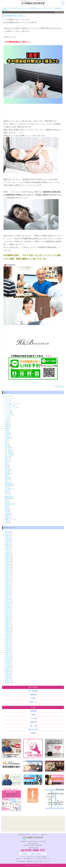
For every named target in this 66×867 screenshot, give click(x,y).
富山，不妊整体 (9, 455)
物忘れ (6, 481)
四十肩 (6, 436)
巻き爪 (6, 462)
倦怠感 (6, 430)
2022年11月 (8, 580)
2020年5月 (7, 624)
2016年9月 (7, 675)
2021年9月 (7, 605)
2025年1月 (7, 537)
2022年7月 (7, 586)
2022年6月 (7, 588)
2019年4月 (7, 641)
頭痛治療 (7, 513)
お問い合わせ (39, 858)
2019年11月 (8, 629)
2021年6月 (7, 610)
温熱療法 (33, 733)
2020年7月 (7, 620)
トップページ (22, 856)
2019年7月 (7, 635)
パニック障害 (8, 413)
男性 (6, 487)
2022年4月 (7, 592)
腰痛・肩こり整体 (33, 729)
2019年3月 (7, 643)
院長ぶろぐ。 (46, 858)
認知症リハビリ (33, 702)
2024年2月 (7, 554)
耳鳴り (6, 492)
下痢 (6, 421)
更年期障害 (8, 473)
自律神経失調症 (9, 504)
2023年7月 (7, 567)
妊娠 (6, 441)
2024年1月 (7, 556)
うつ (6, 402)
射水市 (6, 460)
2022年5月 (7, 590)
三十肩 (6, 419)
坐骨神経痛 (8, 438)
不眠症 (6, 424)
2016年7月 (7, 679)
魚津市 (6, 521)
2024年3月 (7, 552)
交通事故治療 (33, 694)
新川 (6, 468)
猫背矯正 (7, 483)
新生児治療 (8, 470)
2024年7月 (7, 544)
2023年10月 (8, 561)
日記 (6, 472)
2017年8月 (7, 662)
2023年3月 (7, 575)
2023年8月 (7, 565)
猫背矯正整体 (33, 722)
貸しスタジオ (47, 861)
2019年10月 (8, 631)
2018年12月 (8, 645)
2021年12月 (8, 599)
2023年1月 (7, 577)
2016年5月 (7, 682)
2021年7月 (7, 609)
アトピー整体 (33, 718)
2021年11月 (8, 601)
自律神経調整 (33, 711)
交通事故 (7, 426)
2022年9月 (7, 582)
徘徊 (6, 464)
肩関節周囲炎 (8, 498)
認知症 (6, 506)
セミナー (7, 411)
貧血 (6, 507)
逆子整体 (7, 509)
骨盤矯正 (7, 515)
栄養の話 (7, 477)
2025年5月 (7, 533)
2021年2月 (7, 612)
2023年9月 (7, 563)
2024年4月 (7, 550)
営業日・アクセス (31, 858)
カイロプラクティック (10, 407)
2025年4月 (7, 535)
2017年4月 (7, 667)
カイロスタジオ (9, 405)
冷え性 (6, 432)
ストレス (7, 409)
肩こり (6, 494)
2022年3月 (7, 594)
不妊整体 (33, 698)
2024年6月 (7, 546)
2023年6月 (7, 569)
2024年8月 (7, 543)
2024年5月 (7, 548)
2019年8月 (7, 633)
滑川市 (6, 479)
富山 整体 (8, 449)
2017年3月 (7, 669)
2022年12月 (8, 578)
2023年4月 (7, 573)
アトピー (7, 396)
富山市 (6, 456)
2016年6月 (7, 680)
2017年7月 (7, 663)
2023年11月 (8, 560)
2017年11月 (8, 658)
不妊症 (6, 422)
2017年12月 (8, 656)
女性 (6, 439)
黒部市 (6, 523)
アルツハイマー (9, 398)
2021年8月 (7, 607)
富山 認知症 (8, 453)
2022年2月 (7, 595)
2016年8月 (7, 677)
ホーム (41, 8)
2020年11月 (8, 616)
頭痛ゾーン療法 (33, 725)
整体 (63, 387)
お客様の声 (44, 856)
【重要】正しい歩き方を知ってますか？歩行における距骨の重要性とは (21, 8)
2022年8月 (7, 584)
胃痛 (6, 500)
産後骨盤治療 (8, 485)
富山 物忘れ (8, 451)
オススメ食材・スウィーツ (11, 404)
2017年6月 (7, 665)
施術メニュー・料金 (21, 858)
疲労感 (6, 490)
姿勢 (6, 443)
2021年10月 (8, 603)
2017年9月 (7, 660)
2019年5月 (7, 639)
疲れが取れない (9, 489)
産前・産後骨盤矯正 (33, 691)
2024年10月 (8, 539)
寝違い (6, 458)
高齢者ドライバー (9, 519)
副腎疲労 (7, 434)
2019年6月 (7, 637)
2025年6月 (7, 531)
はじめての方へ (30, 856)
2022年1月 (7, 597)
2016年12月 (8, 671)
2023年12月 (8, 558)
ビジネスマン (8, 415)
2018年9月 (7, 648)
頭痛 (6, 511)
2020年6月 (7, 622)
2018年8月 (7, 650)
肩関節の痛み (8, 496)
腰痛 (6, 502)
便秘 (6, 428)
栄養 (6, 475)
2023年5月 (7, 571)
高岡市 (6, 517)
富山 (61, 387)
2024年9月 (7, 541)
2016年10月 (8, 673)
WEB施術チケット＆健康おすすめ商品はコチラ (33, 854)
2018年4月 (7, 654)
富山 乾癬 (8, 447)
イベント (7, 400)
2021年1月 (7, 614)
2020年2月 (7, 626)
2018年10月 (8, 646)
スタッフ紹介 (38, 856)
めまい (6, 417)
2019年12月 (8, 628)
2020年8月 (7, 618)
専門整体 (33, 707)
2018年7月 (7, 652)
